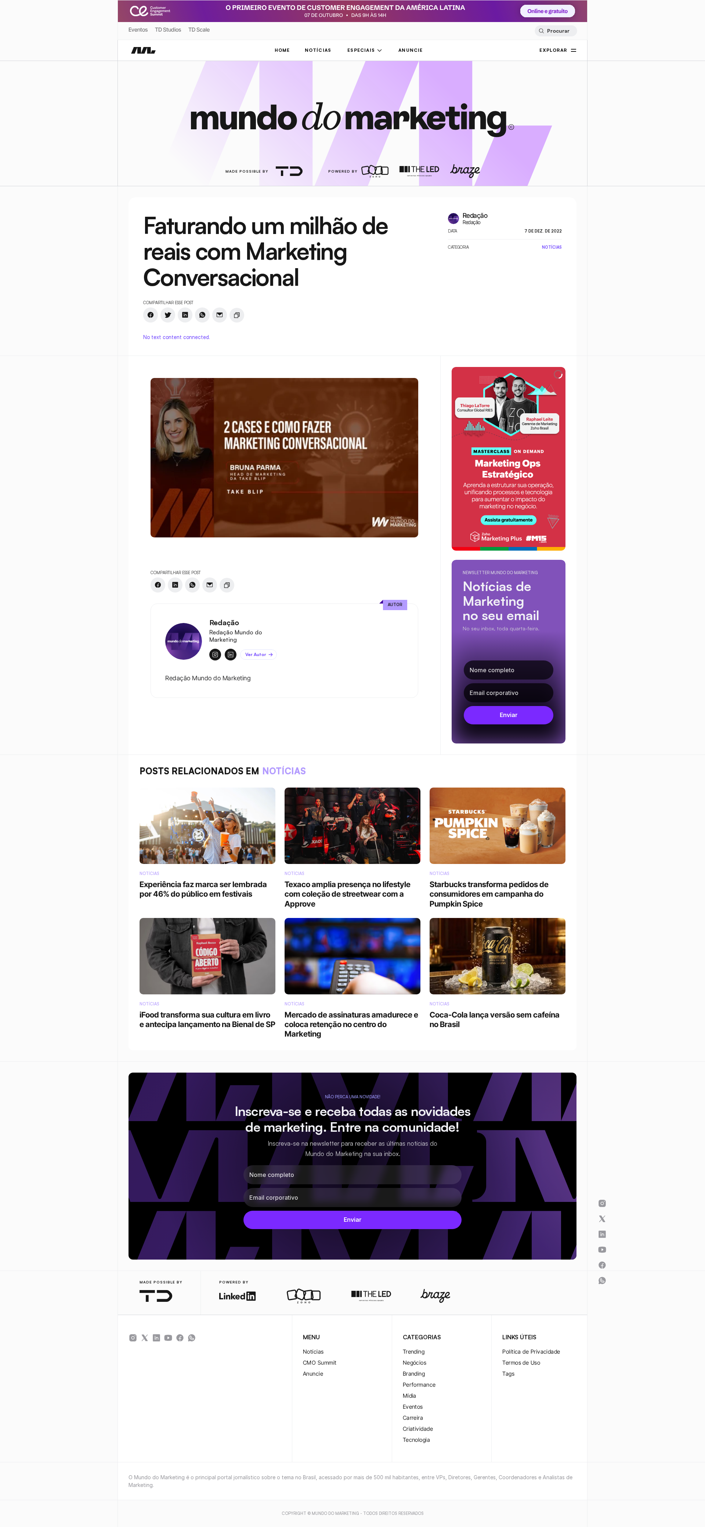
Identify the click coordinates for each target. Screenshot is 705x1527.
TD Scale (199, 29)
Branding (414, 1373)
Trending (414, 1351)
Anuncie (313, 1373)
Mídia (409, 1395)
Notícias (313, 1351)
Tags (508, 1373)
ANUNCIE (410, 50)
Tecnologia (416, 1439)
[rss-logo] (180, 1337)
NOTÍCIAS (318, 50)
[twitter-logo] (144, 1337)
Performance (419, 1384)
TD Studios (168, 29)
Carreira (413, 1417)
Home (282, 50)
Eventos (138, 29)
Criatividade (418, 1428)
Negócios (415, 1362)
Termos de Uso (521, 1362)
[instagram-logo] (133, 1337)
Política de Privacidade (531, 1351)
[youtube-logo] (168, 1337)
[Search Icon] (555, 30)
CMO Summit (320, 1362)
